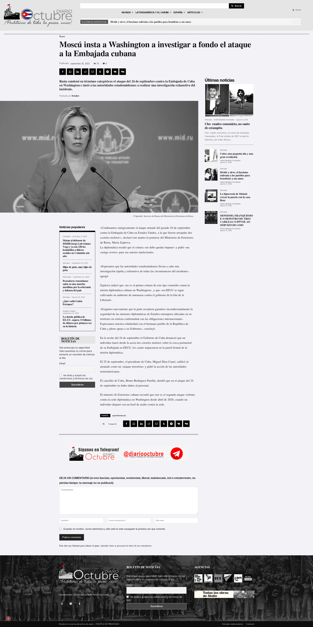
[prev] (294, 22)
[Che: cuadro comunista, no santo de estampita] (229, 100)
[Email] (92, 71)
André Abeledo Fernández (224, 120)
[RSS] (62, 604)
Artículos (66, 263)
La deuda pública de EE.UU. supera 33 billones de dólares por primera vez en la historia (77, 321)
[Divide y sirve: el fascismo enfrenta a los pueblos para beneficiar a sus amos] (211, 174)
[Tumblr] (100, 71)
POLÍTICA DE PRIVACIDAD (107, 624)
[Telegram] (107, 71)
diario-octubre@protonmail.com (91, 594)
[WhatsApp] (70, 71)
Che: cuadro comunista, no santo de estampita (227, 125)
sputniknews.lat (119, 415)
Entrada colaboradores (232, 624)
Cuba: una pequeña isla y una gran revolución (236, 155)
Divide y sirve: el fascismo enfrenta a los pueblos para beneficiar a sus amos (235, 175)
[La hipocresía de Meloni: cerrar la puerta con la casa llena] (211, 195)
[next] (299, 22)
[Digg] (122, 71)
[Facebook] (62, 71)
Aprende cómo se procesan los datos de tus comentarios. (126, 545)
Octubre (75, 96)
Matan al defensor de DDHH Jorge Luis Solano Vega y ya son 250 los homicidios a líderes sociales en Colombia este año (76, 248)
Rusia (62, 36)
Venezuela (67, 277)
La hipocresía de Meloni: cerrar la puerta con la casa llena (142, 22)
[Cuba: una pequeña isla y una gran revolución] (211, 155)
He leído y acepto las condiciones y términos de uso (76, 377)
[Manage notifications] (8, 618)
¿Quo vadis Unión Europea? (72, 302)
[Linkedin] (77, 71)
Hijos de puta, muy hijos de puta (77, 268)
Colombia (66, 236)
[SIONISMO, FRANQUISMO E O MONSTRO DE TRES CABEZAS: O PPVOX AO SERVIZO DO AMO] (211, 217)
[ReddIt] (85, 71)
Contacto (250, 624)
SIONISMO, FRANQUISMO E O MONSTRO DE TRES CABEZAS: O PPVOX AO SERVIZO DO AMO (236, 220)
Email (62, 363)
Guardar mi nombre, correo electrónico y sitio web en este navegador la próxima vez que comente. (114, 529)
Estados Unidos (69, 311)
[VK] (115, 71)
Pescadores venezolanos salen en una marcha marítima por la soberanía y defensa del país (77, 285)
